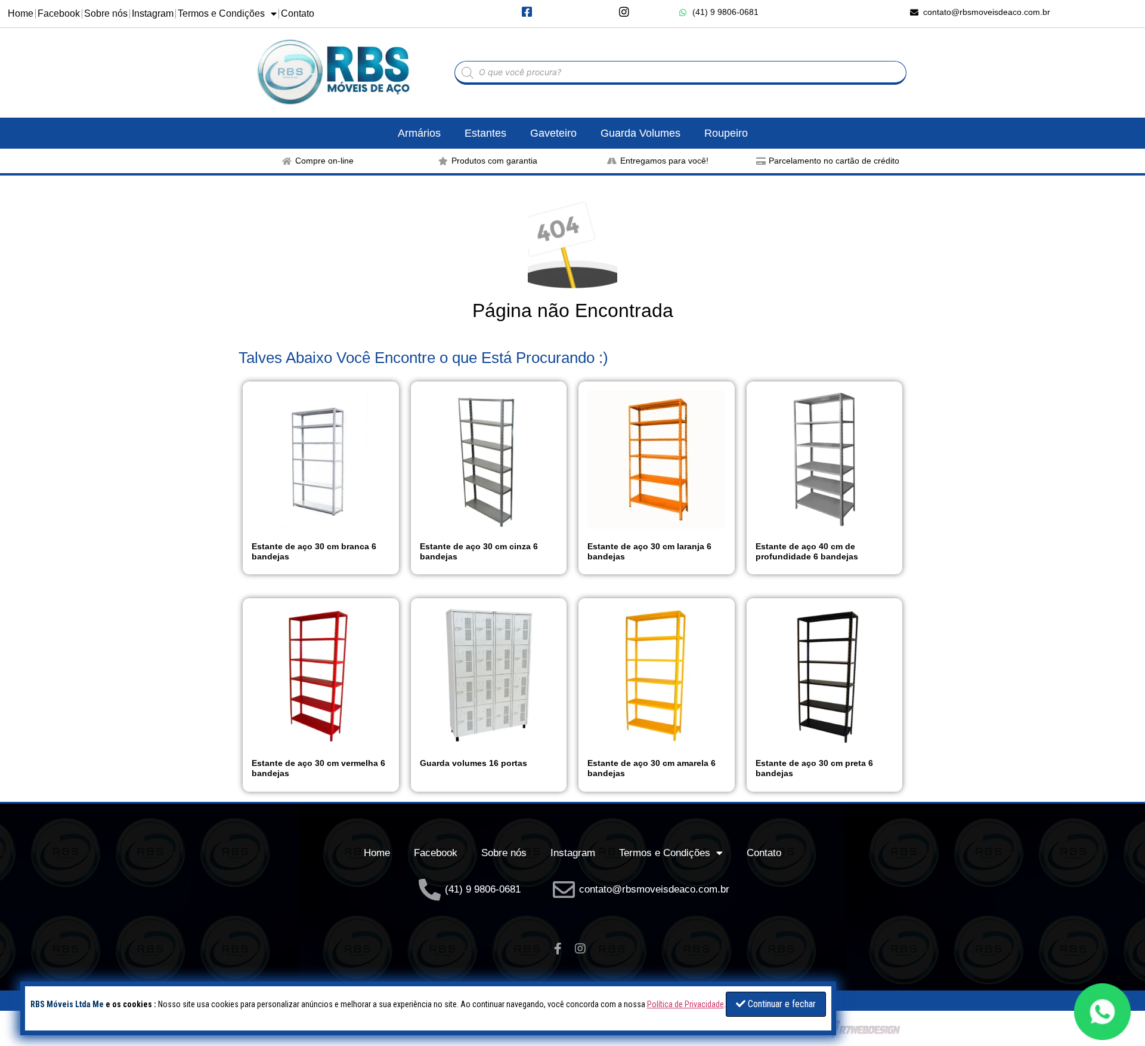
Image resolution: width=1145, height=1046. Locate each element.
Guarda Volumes (640, 133)
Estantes (485, 133)
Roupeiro (726, 133)
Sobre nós (106, 13)
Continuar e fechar (780, 1004)
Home (20, 13)
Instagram (153, 13)
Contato (297, 13)
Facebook (59, 13)
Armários (419, 133)
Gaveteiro (553, 133)
